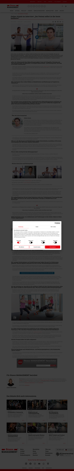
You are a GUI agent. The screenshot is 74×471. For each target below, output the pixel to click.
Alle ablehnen (21, 246)
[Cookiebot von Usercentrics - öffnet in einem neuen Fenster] (55, 223)
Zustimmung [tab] (20, 226)
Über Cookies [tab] (53, 226)
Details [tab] (37, 226)
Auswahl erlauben (37, 246)
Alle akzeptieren (53, 246)
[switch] (30, 242)
